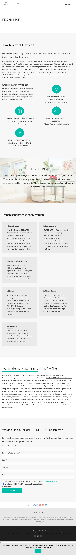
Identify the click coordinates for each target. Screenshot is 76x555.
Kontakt (45, 533)
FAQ (22, 533)
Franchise (29, 533)
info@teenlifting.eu (52, 519)
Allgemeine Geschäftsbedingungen (61, 533)
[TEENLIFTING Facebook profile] (35, 536)
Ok (38, 551)
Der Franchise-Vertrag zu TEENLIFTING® (21, 53)
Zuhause (6, 533)
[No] (74, 549)
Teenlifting (15, 533)
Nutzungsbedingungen (49, 481)
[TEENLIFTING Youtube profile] (41, 536)
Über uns (37, 533)
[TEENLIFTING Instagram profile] (38, 536)
